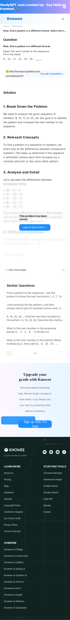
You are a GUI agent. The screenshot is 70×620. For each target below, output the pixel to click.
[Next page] (60, 353)
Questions (17, 26)
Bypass (47, 505)
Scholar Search (50, 492)
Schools (8, 499)
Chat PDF (48, 499)
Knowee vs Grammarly (15, 607)
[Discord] (45, 452)
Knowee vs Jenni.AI (14, 582)
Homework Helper (52, 479)
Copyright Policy (12, 505)
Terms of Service (12, 531)
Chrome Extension (52, 473)
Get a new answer (18, 270)
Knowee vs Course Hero (16, 556)
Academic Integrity (13, 512)
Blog (6, 486)
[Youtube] (58, 452)
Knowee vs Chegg (13, 549)
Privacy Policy (10, 525)
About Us (8, 473)
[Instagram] (51, 452)
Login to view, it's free (33, 227)
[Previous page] (9, 353)
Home (6, 26)
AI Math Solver (50, 486)
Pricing (7, 479)
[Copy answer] (63, 270)
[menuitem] (62, 19)
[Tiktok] (64, 452)
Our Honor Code (12, 518)
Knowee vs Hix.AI (12, 588)
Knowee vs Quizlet (13, 594)
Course (47, 512)
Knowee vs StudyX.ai (14, 569)
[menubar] (63, 19)
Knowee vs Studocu (14, 601)
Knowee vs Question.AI (15, 575)
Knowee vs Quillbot (13, 562)
